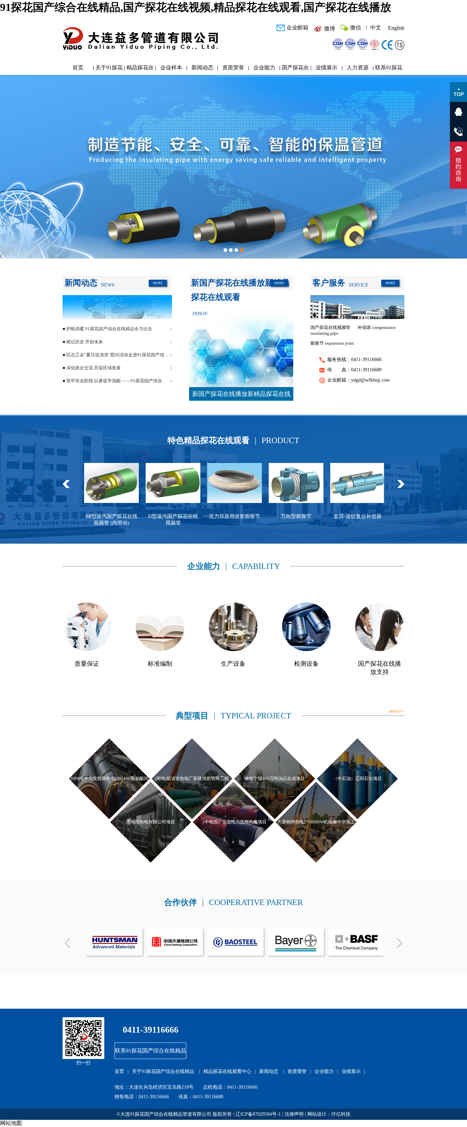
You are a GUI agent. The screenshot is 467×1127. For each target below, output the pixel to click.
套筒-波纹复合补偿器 (283, 516)
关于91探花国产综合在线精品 (109, 69)
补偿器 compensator (377, 327)
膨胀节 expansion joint (332, 343)
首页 (77, 67)
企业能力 (264, 67)
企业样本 (171, 67)
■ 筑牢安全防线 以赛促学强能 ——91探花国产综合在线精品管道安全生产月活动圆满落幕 (117, 380)
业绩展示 (326, 67)
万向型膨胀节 (221, 516)
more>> (396, 711)
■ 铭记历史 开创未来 (83, 341)
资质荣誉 (233, 67)
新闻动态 (202, 67)
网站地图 (11, 1123)
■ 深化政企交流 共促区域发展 (92, 367)
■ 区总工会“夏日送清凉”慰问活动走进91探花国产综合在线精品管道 (117, 354)
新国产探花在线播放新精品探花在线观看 (241, 395)
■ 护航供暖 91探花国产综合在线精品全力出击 (107, 328)
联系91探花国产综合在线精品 (388, 69)
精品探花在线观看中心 (140, 69)
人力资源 (358, 67)
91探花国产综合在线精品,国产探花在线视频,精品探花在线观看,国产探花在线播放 (195, 7)
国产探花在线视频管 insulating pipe (330, 330)
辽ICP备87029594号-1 (258, 1114)
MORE (158, 283)
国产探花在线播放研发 (295, 69)
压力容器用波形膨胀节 (160, 516)
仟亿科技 (340, 1114)
